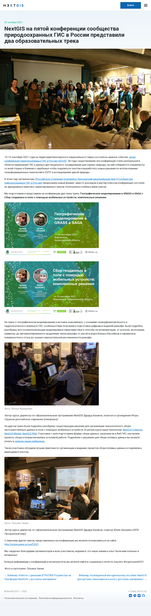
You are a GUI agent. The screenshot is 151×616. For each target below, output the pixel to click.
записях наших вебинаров (29, 441)
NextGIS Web (29, 433)
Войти (130, 5)
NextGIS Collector (132, 429)
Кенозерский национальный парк (97, 179)
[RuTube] (139, 595)
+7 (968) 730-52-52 (137, 591)
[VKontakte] (130, 595)
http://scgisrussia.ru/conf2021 (21, 544)
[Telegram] (134, 595)
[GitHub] (143, 595)
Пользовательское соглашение (20, 598)
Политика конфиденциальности (55, 598)
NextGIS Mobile (12, 433)
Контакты (78, 598)
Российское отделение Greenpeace (56, 179)
